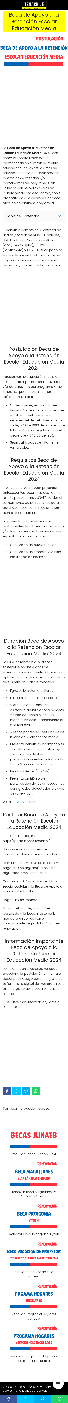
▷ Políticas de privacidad (31, 1390)
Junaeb (18, 802)
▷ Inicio (7, 1387)
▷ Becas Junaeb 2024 (28, 1387)
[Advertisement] (34, 108)
